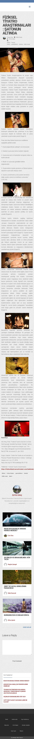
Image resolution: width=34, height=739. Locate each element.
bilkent (8, 42)
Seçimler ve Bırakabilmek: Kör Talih (17, 558)
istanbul (21, 44)
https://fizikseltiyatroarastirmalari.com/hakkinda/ (17, 469)
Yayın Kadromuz (25, 719)
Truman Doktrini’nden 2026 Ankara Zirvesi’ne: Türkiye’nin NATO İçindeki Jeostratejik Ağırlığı (14, 691)
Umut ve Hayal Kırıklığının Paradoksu (15, 587)
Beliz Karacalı (12, 593)
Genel (20, 552)
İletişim (21, 731)
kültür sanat (27, 44)
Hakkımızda (14, 719)
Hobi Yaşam (26, 523)
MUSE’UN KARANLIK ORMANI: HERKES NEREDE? (15, 530)
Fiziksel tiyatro (10, 473)
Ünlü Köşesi (15, 725)
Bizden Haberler (26, 725)
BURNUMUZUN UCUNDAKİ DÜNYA (16, 615)
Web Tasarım (20, 737)
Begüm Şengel (12, 564)
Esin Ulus (10, 535)
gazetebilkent (14, 44)
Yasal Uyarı (13, 731)
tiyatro (10, 476)
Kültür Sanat (19, 37)
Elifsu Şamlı (11, 620)
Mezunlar (6, 725)
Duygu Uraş (10, 37)
